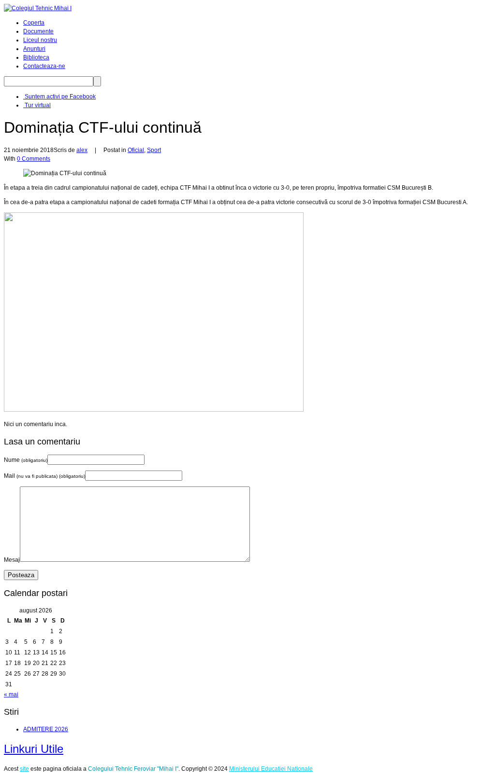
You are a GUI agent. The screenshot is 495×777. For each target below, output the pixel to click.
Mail (44, 475)
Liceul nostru (40, 40)
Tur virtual (37, 105)
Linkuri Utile (33, 748)
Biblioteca (36, 57)
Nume (25, 460)
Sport (154, 150)
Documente (38, 31)
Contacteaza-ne (44, 66)
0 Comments (33, 158)
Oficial (136, 150)
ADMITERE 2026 (45, 729)
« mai (11, 694)
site (24, 768)
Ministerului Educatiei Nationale (271, 768)
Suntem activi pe (59, 96)
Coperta (33, 22)
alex (81, 150)
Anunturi (34, 48)
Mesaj (12, 559)
